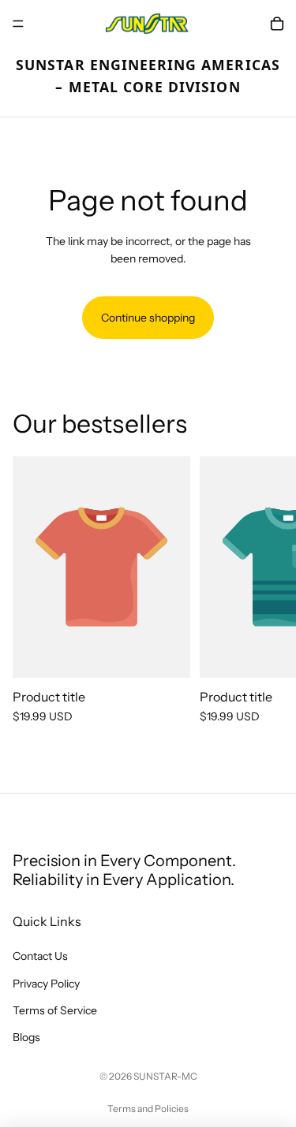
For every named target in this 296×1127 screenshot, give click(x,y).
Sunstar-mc (165, 1076)
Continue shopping (148, 318)
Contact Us (40, 957)
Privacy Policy (46, 983)
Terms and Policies (148, 1108)
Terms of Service (55, 1010)
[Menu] (18, 24)
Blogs (26, 1038)
